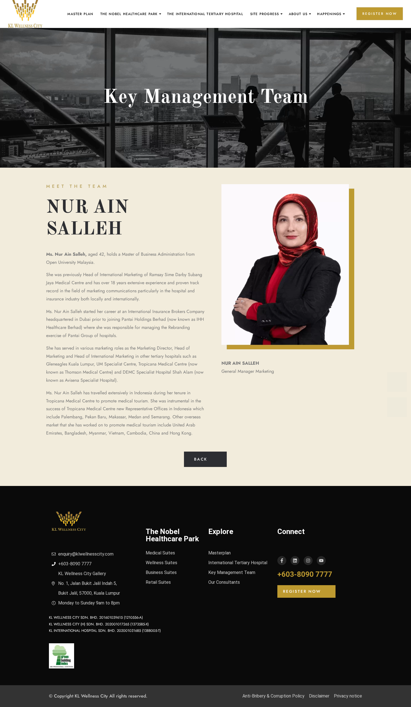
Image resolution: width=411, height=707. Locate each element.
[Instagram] (308, 560)
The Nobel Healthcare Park (129, 13)
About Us (298, 13)
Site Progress (264, 13)
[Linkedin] (294, 560)
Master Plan (80, 13)
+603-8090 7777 (304, 574)
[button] (205, 459)
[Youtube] (321, 560)
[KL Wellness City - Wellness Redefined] (25, 14)
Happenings (329, 13)
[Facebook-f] (281, 560)
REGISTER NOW (379, 13)
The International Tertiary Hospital (205, 13)
